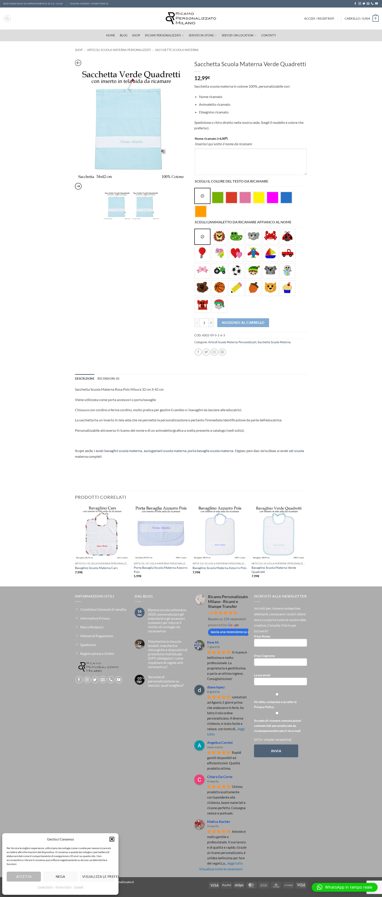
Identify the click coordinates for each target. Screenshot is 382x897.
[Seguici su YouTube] (376, 3)
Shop (136, 35)
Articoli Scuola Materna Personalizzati (119, 50)
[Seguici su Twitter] (364, 3)
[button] (112, 839)
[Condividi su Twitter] (206, 352)
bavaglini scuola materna (123, 450)
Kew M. (213, 642)
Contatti (78, 887)
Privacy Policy (63, 887)
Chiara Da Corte (220, 777)
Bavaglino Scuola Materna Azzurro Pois (219, 568)
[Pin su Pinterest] (222, 352)
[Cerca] (7, 18)
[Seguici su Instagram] (359, 3)
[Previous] (75, 545)
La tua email (262, 675)
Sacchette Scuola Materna (177, 50)
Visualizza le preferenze (98, 876)
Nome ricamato (211, 138)
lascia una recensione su (229, 631)
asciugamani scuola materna (165, 450)
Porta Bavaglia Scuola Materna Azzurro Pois (160, 570)
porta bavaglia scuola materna (210, 450)
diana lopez (216, 687)
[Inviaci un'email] (368, 3)
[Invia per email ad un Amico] (214, 352)
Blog (123, 35)
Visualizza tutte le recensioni (221, 869)
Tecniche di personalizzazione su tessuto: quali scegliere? (166, 681)
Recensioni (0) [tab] (108, 378)
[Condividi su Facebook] (198, 352)
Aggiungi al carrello (243, 322)
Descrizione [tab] (84, 378)
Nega (60, 876)
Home (110, 35)
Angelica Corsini (220, 742)
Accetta (23, 876)
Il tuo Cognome (264, 656)
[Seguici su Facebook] (355, 3)
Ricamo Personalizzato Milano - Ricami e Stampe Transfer (228, 601)
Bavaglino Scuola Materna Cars (96, 568)
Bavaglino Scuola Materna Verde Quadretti (274, 570)
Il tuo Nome (262, 636)
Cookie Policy (45, 887)
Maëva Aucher (218, 821)
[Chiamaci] (372, 3)
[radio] (202, 196)
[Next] (305, 545)
